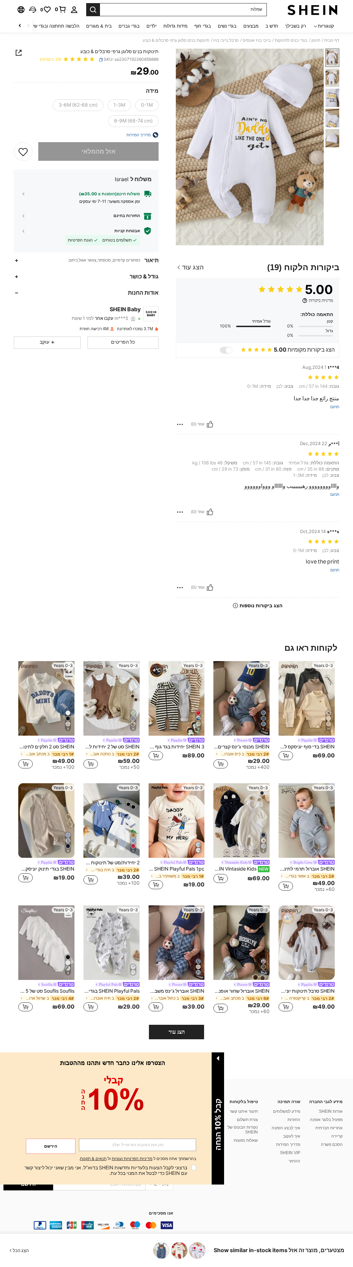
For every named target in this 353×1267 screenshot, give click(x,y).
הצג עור (177, 1032)
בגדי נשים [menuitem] (227, 26)
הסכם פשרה (332, 1144)
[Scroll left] (28, 26)
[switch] (226, 350)
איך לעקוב (291, 1136)
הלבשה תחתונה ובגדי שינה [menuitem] (54, 26)
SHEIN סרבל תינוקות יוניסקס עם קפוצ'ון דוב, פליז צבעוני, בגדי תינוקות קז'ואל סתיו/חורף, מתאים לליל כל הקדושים (307, 991)
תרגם (334, 407)
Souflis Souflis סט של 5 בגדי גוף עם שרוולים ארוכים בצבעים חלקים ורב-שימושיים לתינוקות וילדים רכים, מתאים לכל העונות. (46, 991)
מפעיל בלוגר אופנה (326, 1119)
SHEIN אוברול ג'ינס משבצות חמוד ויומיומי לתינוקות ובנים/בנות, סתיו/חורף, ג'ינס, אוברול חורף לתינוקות (177, 991)
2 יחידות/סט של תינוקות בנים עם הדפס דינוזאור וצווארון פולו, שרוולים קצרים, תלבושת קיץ (111, 862)
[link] (61, 9)
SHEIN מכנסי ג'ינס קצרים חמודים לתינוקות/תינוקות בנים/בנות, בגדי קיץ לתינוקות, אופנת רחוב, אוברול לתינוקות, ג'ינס (241, 746)
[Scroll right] (20, 26)
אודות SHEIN (331, 1111)
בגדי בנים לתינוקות (291, 40)
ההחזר (294, 1161)
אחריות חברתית (329, 1128)
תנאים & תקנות (93, 1158)
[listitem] (306, 715)
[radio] (147, 105)
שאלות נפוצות (246, 1140)
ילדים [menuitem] (152, 26)
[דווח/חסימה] (180, 424)
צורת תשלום (247, 1119)
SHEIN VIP (290, 1152)
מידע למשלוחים (286, 1111)
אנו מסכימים (161, 1213)
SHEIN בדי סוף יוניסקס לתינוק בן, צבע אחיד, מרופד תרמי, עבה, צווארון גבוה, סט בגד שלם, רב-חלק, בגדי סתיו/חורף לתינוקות (307, 746)
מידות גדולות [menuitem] (175, 26)
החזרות (294, 1119)
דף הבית (331, 40)
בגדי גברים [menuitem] (129, 26)
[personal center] (74, 10)
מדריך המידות (288, 1144)
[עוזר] (210, 424)
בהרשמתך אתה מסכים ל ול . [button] (137, 1159)
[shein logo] (312, 9)
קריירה (337, 1136)
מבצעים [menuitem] (251, 26)
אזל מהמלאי (98, 151)
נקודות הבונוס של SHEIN (243, 1130)
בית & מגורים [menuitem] (99, 26)
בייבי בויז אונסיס (257, 40)
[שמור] (23, 151)
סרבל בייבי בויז (226, 40)
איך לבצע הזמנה (286, 1128)
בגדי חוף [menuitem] (202, 26)
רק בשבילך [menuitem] (295, 26)
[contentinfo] (88, 1225)
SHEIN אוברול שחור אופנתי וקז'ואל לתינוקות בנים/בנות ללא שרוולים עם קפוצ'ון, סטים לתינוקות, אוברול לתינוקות (241, 991)
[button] (33, 10)
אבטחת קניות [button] (127, 230)
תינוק (315, 40)
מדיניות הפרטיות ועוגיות (132, 1158)
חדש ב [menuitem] (271, 26)
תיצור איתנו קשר (244, 1111)
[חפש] (93, 9)
